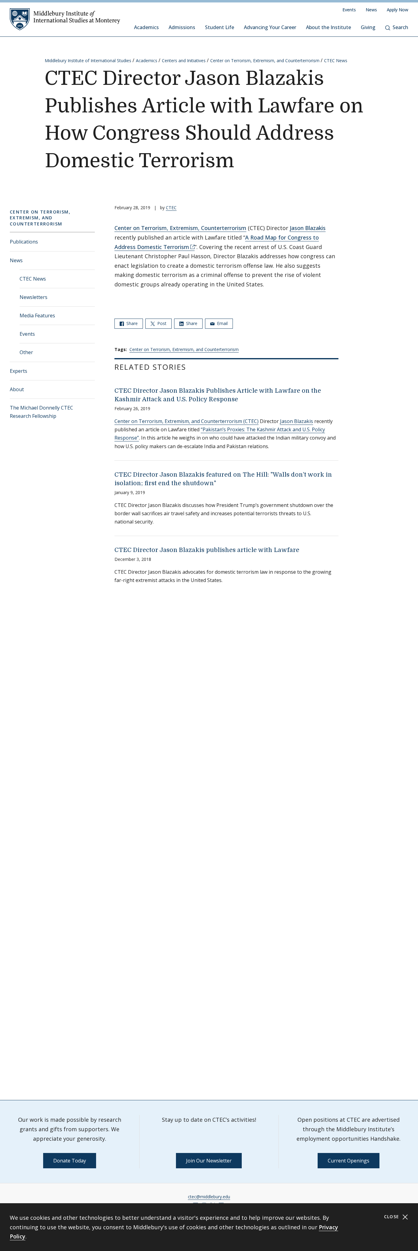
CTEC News (335, 60)
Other (26, 352)
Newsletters (33, 297)
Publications (24, 241)
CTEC (171, 207)
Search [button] (400, 27)
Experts (18, 371)
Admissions (182, 27)
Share (131, 323)
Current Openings (348, 1160)
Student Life (219, 27)
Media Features (37, 315)
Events (349, 10)
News (371, 10)
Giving (368, 27)
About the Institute (328, 27)
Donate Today (69, 1160)
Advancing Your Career (270, 27)
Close (392, 1216)
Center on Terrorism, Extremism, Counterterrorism (180, 228)
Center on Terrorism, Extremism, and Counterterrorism (264, 60)
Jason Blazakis (308, 228)
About (17, 389)
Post (161, 323)
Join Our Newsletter (209, 1160)
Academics (146, 27)
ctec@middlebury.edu (209, 1197)
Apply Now (397, 10)
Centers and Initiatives (184, 60)
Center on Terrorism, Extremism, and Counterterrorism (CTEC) (186, 421)
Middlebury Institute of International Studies (88, 60)
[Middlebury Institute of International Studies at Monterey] (65, 19)
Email (222, 323)
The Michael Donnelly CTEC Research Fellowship (41, 411)
